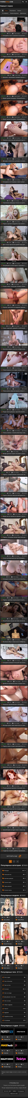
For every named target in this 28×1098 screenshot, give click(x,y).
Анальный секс (15, 874)
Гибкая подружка (15, 1004)
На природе (15, 1020)
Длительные (23, 13)
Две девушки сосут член (15, 996)
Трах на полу (15, 985)
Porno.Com (6, 2)
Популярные (13, 10)
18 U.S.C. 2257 (7, 1091)
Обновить (25, 865)
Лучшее (19, 10)
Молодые (15, 870)
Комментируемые (14, 13)
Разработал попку (15, 1016)
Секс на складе (15, 993)
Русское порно (15, 882)
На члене (15, 989)
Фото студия (15, 977)
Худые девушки (15, 886)
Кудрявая (15, 1012)
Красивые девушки (15, 878)
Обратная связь (14, 1093)
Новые (6, 10)
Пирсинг (15, 1008)
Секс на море (15, 1000)
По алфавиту (5, 13)
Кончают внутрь (15, 890)
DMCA (14, 1091)
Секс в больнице (15, 981)
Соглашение (21, 1091)
